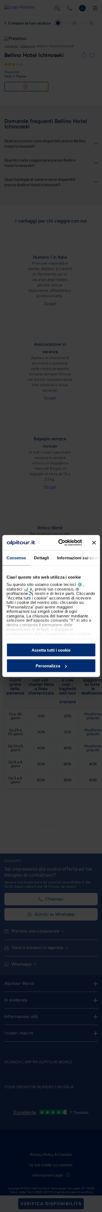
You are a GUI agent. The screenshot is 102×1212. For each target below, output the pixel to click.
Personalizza (48, 666)
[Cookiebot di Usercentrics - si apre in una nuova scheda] (61, 542)
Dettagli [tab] (41, 557)
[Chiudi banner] (94, 542)
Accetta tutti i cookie (51, 650)
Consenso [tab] (16, 557)
